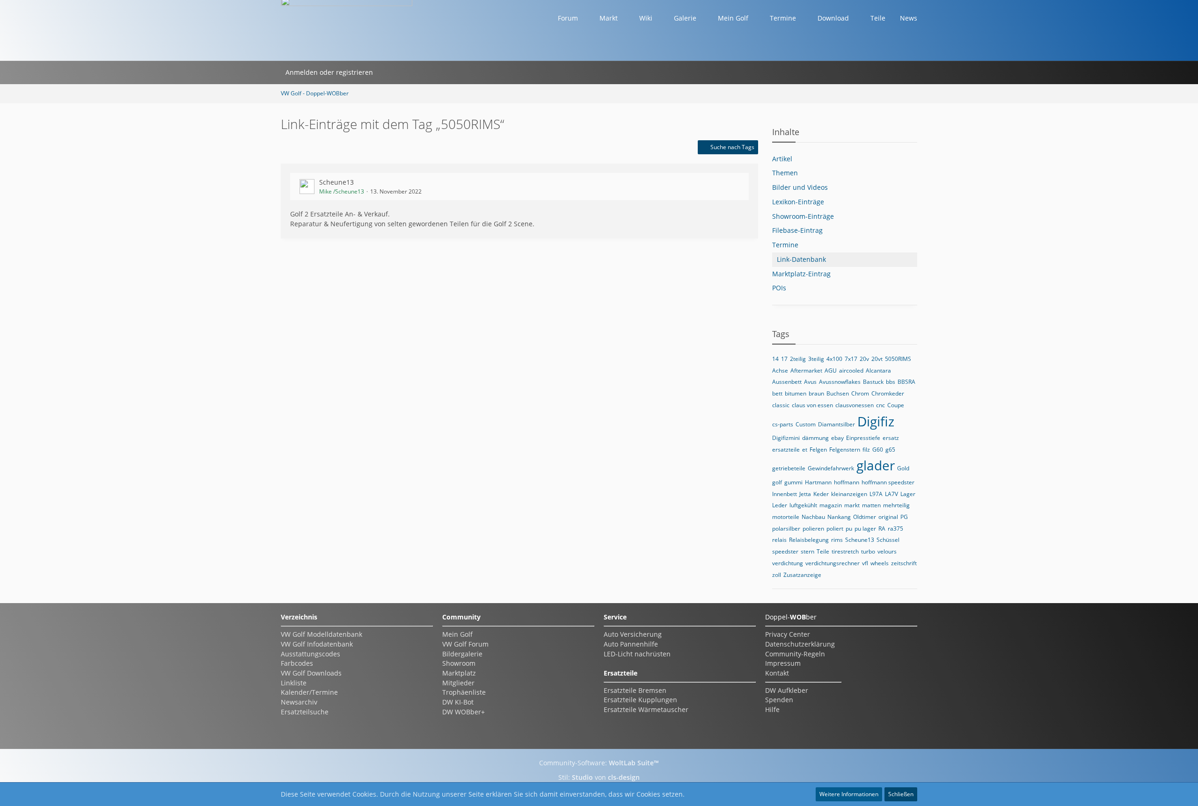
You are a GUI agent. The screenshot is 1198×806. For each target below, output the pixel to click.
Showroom (458, 663)
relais (779, 540)
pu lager (865, 529)
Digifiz (875, 421)
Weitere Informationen (848, 794)
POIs (779, 287)
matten (871, 505)
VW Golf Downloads (311, 673)
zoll (776, 575)
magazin (830, 505)
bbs (890, 382)
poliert (834, 529)
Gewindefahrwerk (831, 468)
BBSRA (906, 382)
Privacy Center (787, 634)
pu (849, 529)
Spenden (779, 699)
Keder (821, 494)
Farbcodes (297, 663)
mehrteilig (896, 505)
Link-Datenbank (801, 259)
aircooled (851, 370)
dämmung (815, 438)
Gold (903, 468)
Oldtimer (864, 517)
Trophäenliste (464, 692)
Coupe (895, 405)
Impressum (783, 663)
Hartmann (818, 482)
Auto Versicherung (633, 634)
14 (775, 359)
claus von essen (812, 405)
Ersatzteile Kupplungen (640, 699)
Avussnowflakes (840, 382)
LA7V (891, 494)
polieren (813, 529)
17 (784, 359)
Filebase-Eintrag (797, 230)
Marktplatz (459, 673)
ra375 (895, 529)
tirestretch (845, 551)
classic (780, 405)
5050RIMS (898, 359)
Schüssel (888, 540)
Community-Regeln (795, 653)
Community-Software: (599, 762)
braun (816, 393)
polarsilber (786, 529)
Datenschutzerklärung (800, 644)
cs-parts (782, 424)
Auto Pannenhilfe (631, 644)
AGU (831, 370)
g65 (890, 449)
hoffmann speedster (888, 482)
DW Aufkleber (786, 690)
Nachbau (813, 517)
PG (904, 517)
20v (864, 359)
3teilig (816, 359)
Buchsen (837, 393)
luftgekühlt (803, 505)
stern (807, 551)
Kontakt (777, 673)
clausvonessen (854, 405)
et (804, 449)
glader (875, 465)
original (888, 517)
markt (852, 505)
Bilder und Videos (800, 187)
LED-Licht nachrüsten (637, 653)
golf (777, 482)
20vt (877, 359)
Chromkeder (887, 393)
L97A (876, 494)
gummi (793, 482)
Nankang (839, 517)
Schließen (900, 794)
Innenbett (784, 494)
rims (837, 540)
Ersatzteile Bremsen (635, 690)
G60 (877, 449)
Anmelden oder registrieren (329, 72)
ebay (837, 438)
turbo (868, 551)
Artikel (782, 158)
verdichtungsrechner (832, 563)
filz (866, 449)
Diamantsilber (836, 424)
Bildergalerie (462, 653)
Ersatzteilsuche (305, 711)
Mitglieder (458, 682)
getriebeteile (788, 468)
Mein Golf (457, 634)
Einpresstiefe (863, 438)
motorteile (785, 517)
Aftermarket (806, 370)
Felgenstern (844, 449)
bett (777, 393)
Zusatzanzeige (802, 575)
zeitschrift (904, 563)
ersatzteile (786, 449)
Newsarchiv (299, 702)
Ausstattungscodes (310, 653)
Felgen (818, 449)
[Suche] (390, 72)
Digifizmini (786, 438)
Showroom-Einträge (803, 216)
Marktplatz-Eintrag (801, 273)
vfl (865, 563)
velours (887, 551)
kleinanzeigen (849, 494)
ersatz (891, 438)
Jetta (805, 494)
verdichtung (787, 563)
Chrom (860, 393)
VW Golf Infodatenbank (317, 644)
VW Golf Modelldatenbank (321, 634)
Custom (806, 424)
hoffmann (846, 482)
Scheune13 (336, 182)
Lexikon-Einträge (798, 201)
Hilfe (772, 709)
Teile (823, 551)
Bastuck (873, 382)
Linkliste (294, 682)
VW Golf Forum (465, 644)
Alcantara (878, 370)
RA (881, 529)
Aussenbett (787, 382)
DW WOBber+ (463, 711)
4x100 (834, 359)
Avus (810, 382)
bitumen (795, 393)
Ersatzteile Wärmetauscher (646, 709)
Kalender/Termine (309, 692)
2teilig (798, 359)
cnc (880, 405)
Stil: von (599, 777)
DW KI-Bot (458, 702)
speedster (785, 551)
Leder (779, 505)
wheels (879, 563)
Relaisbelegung (809, 540)
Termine (785, 244)
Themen (785, 172)
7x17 (851, 359)
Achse (780, 370)
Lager (907, 494)
